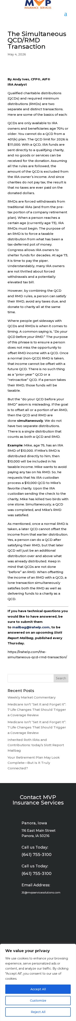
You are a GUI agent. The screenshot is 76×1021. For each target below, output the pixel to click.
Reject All (38, 1012)
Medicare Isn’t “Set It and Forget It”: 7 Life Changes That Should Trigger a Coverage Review (37, 709)
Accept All (38, 989)
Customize (38, 1000)
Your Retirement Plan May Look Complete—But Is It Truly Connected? (34, 762)
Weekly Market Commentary (32, 697)
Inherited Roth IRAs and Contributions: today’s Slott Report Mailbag (36, 745)
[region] (38, 982)
